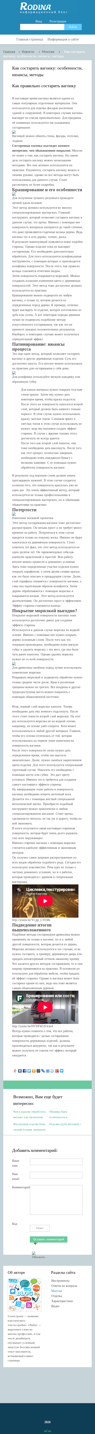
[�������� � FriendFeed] (48, 1069)
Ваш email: (16, 1175)
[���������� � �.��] (15, 1069)
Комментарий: (21, 1187)
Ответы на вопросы (64, 1285)
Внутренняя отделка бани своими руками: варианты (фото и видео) (29, 1126)
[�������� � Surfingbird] (61, 1069)
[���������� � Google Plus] (57, 1069)
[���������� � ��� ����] (52, 1069)
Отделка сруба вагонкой (64, 1124)
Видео (55, 1306)
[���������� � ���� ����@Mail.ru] (38, 1069)
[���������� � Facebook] (24, 1069)
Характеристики (62, 1301)
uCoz (47, 1431)
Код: (15, 1224)
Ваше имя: (15, 1162)
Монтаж (56, 1291)
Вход (39, 21)
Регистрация (57, 21)
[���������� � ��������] (20, 1069)
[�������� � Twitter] (29, 1069)
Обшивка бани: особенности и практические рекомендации (58, 1114)
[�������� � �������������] (34, 1069)
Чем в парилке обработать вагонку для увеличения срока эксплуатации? (29, 1114)
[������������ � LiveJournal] (43, 1069)
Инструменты (60, 1280)
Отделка (56, 1296)
